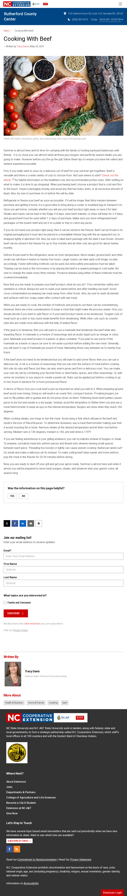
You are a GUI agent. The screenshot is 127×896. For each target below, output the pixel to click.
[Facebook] (9, 849)
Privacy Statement (80, 859)
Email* (7, 550)
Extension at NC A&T (18, 808)
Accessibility (31, 883)
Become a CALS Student (21, 802)
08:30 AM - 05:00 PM (110, 19)
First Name (10, 564)
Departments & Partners (21, 792)
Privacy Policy (20, 630)
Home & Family (36, 702)
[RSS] (17, 849)
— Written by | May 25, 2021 (24, 46)
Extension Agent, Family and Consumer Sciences (46, 676)
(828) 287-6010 (80, 19)
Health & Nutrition (14, 702)
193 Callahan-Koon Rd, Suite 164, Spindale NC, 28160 (95, 13)
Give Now (12, 813)
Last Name (10, 577)
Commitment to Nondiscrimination (37, 859)
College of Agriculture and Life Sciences (31, 797)
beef (65, 702)
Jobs (9, 787)
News (7, 30)
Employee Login (112, 892)
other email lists (32, 623)
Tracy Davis (23, 46)
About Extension (16, 781)
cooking (53, 702)
